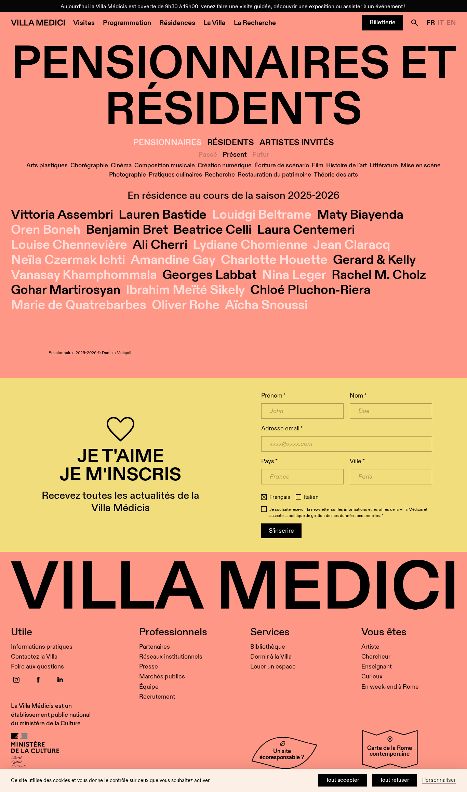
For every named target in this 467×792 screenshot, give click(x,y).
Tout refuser (394, 780)
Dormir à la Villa (271, 657)
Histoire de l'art (346, 165)
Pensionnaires (167, 143)
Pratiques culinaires (175, 175)
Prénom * (273, 396)
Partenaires (154, 647)
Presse (148, 667)
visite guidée (255, 6)
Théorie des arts (336, 175)
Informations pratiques (41, 647)
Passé (207, 155)
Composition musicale (164, 165)
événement (389, 6)
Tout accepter (342, 780)
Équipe (149, 687)
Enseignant (376, 667)
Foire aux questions (37, 667)
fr (430, 22)
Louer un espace (273, 667)
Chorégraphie (89, 165)
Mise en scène (421, 165)
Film (317, 165)
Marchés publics (162, 676)
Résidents (230, 143)
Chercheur (375, 657)
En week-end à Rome (390, 687)
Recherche (220, 175)
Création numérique (225, 165)
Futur (260, 155)
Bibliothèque (267, 647)
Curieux (372, 676)
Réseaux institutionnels (170, 657)
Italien (311, 497)
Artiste (370, 647)
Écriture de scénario (281, 165)
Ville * (357, 461)
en (451, 22)
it (441, 22)
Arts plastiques (47, 165)
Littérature (384, 165)
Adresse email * (282, 428)
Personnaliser (439, 780)
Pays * (269, 461)
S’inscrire (281, 531)
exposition (321, 6)
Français (279, 497)
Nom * (358, 396)
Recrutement (157, 697)
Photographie (127, 175)
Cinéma (121, 165)
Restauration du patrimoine (274, 175)
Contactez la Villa (34, 657)
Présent (235, 155)
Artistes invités (296, 143)
